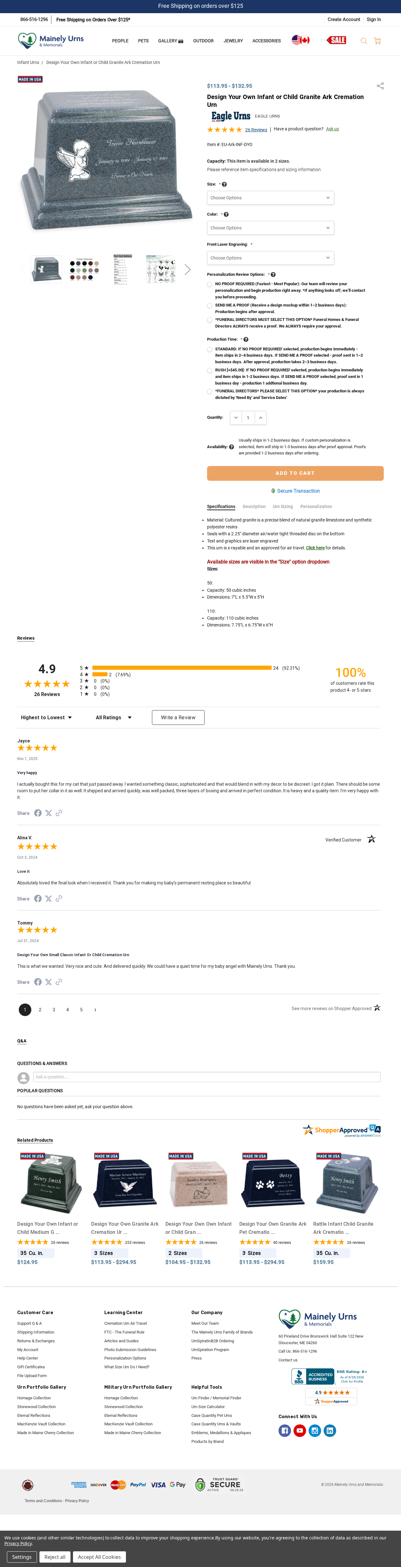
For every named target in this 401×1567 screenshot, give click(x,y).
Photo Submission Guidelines (130, 1349)
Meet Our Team (205, 1323)
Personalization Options (125, 1358)
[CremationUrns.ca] (300, 40)
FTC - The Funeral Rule (124, 1332)
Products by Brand (207, 1441)
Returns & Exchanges (36, 1341)
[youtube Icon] (300, 1430)
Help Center (27, 1358)
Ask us (332, 128)
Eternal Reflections (33, 1415)
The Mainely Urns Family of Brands (222, 1332)
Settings (22, 1557)
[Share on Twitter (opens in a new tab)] (48, 813)
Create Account (344, 19)
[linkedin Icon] (330, 1430)
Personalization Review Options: (238, 274)
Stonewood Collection (36, 1406)
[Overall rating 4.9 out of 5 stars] (224, 131)
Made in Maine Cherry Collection (45, 1432)
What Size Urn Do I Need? (126, 1367)
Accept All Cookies (99, 1557)
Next (187, 269)
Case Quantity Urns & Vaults (216, 1424)
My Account (27, 1349)
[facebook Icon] (285, 1430)
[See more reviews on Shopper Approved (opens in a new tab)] (58, 814)
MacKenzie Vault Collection (41, 1424)
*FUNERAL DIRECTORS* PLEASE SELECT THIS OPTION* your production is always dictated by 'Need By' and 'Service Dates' (289, 394)
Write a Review (178, 718)
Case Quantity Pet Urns (211, 1415)
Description (254, 506)
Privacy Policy (77, 1501)
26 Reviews (256, 129)
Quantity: (215, 417)
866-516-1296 (34, 19)
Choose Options (51, 1205)
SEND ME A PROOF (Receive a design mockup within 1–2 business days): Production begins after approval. (281, 308)
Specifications (221, 506)
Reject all (54, 1557)
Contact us (288, 1360)
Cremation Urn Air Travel (125, 1323)
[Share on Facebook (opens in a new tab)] (38, 814)
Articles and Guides (121, 1341)
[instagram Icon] (315, 1430)
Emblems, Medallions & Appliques (221, 1432)
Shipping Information (35, 1332)
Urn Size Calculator (208, 1406)
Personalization (316, 506)
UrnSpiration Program (210, 1349)
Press (196, 1358)
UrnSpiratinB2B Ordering (212, 1341)
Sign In (374, 19)
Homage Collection (34, 1398)
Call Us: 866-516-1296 (298, 1351)
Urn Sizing (283, 506)
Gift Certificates (31, 1367)
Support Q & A (29, 1323)
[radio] (199, 668)
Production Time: (224, 339)
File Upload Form (32, 1375)
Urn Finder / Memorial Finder (216, 1398)
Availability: (218, 446)
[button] (53, 1485)
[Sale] (334, 40)
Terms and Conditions (43, 1501)
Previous (23, 269)
